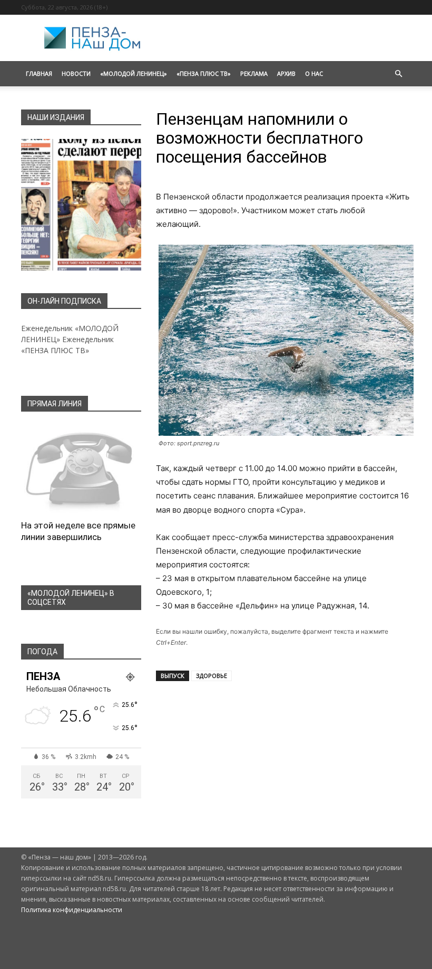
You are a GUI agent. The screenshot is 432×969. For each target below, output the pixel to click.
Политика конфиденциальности (71, 909)
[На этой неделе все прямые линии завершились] (81, 469)
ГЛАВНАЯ (39, 73)
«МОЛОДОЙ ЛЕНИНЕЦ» (133, 73)
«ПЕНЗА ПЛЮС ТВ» (203, 73)
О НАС (314, 73)
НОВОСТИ (76, 73)
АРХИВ (286, 73)
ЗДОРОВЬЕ (211, 676)
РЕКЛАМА (254, 73)
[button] (398, 74)
